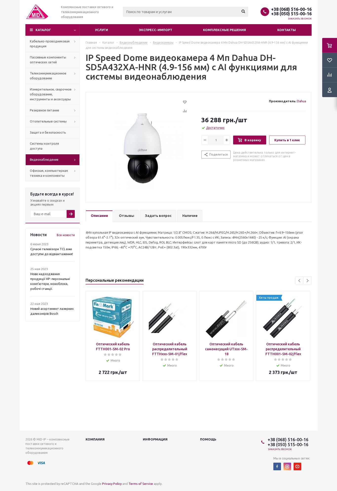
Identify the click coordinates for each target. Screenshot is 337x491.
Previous (300, 281)
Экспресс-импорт (155, 30)
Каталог (43, 30)
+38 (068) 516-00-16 (291, 9)
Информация (155, 439)
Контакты (286, 30)
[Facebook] (277, 466)
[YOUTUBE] (297, 466)
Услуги (101, 30)
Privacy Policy (112, 483)
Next (307, 281)
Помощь (208, 439)
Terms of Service (141, 483)
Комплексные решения (224, 30)
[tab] (99, 216)
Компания (95, 439)
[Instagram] (287, 466)
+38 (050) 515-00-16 (291, 13)
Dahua (301, 101)
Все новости (66, 235)
